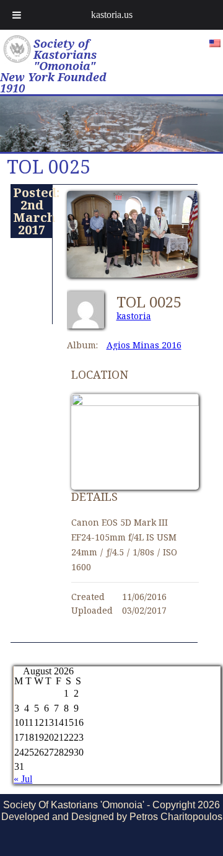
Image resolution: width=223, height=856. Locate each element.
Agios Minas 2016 (144, 345)
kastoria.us (112, 14)
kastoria (133, 316)
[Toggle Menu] (16, 15)
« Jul (23, 779)
